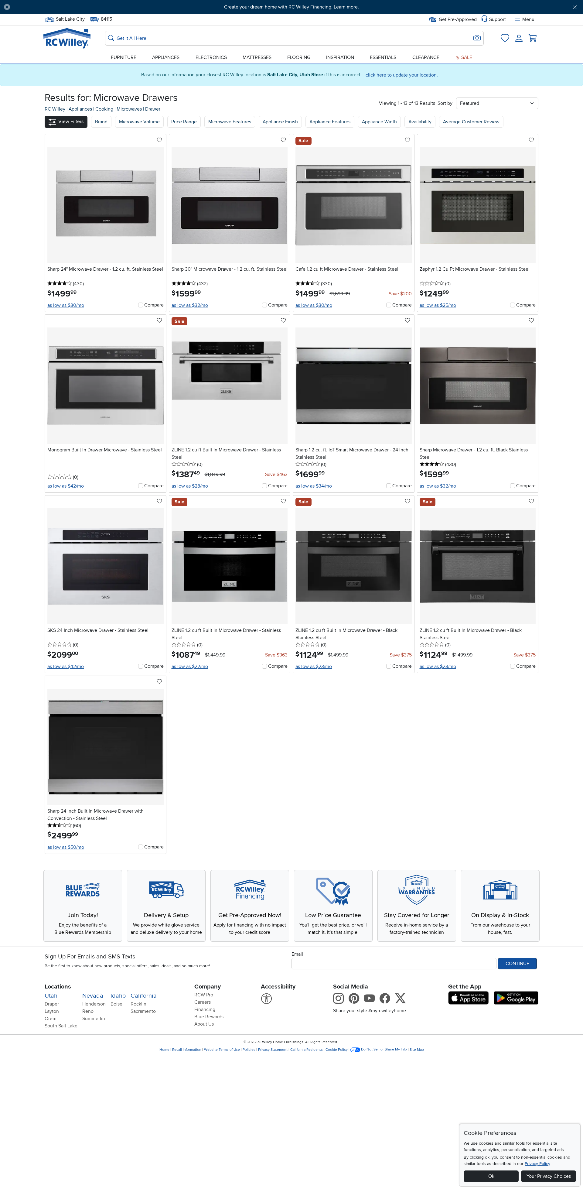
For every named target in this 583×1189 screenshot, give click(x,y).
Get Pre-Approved (458, 19)
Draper (52, 1004)
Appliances (165, 57)
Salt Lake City (70, 18)
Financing (204, 1009)
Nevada (92, 995)
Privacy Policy (537, 1163)
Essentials (383, 57)
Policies (249, 1049)
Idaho (118, 995)
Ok (491, 1176)
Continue (517, 964)
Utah (51, 995)
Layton (52, 1011)
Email (297, 954)
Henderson (94, 1004)
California (144, 995)
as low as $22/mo (190, 666)
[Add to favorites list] (159, 140)
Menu (528, 19)
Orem (50, 1019)
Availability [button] (419, 122)
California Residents (306, 1049)
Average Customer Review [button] (471, 122)
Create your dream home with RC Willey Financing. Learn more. (291, 7)
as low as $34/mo (313, 486)
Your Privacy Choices (549, 1176)
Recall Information (186, 1049)
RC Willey (55, 109)
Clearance (425, 57)
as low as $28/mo (190, 486)
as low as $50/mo (65, 847)
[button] (59, 7)
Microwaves (130, 109)
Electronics (211, 57)
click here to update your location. (402, 75)
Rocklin (138, 1004)
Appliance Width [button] (379, 122)
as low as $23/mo (313, 666)
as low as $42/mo (65, 486)
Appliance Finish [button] (280, 122)
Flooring (298, 57)
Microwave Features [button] (229, 122)
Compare (154, 305)
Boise (116, 1004)
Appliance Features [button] (329, 122)
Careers (202, 1002)
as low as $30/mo (65, 305)
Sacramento (143, 1011)
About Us (204, 1024)
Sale (466, 57)
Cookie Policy (337, 1049)
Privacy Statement (273, 1049)
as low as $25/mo (438, 305)
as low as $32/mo (190, 305)
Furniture (123, 57)
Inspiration (340, 57)
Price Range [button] (184, 122)
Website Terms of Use (222, 1049)
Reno (88, 1011)
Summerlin (93, 1019)
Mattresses (257, 57)
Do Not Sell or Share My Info (384, 1049)
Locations (58, 986)
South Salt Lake (61, 1026)
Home (164, 1049)
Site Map (417, 1049)
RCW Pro (203, 995)
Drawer (152, 109)
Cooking (104, 109)
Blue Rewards (208, 1017)
